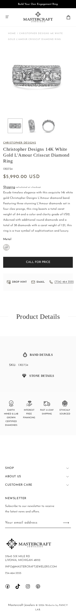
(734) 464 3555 (64, 282)
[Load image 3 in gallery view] (48, 125)
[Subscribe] (66, 523)
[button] (7, 16)
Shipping (9, 187)
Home (12, 33)
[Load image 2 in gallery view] (31, 125)
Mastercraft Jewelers (22, 605)
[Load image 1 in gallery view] (15, 125)
